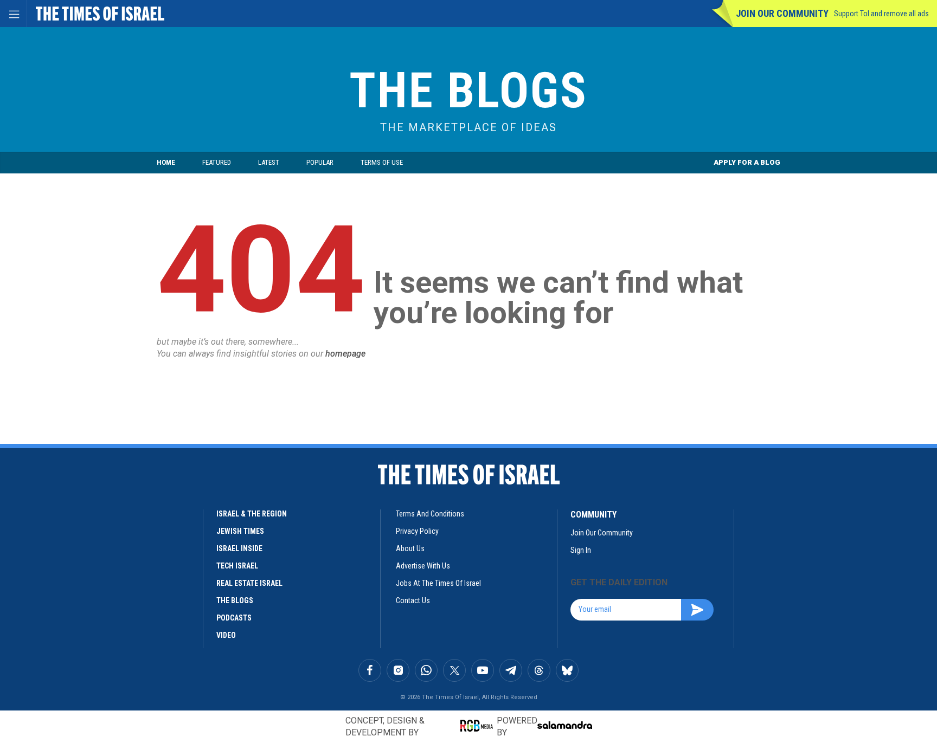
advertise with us (423, 565)
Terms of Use (382, 162)
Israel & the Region (251, 513)
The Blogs (468, 90)
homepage (345, 353)
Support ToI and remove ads (881, 13)
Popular (319, 162)
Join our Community (782, 13)
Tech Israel (237, 565)
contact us (413, 600)
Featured (216, 162)
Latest (268, 162)
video (226, 635)
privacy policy (417, 531)
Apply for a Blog (747, 162)
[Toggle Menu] (13, 13)
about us (410, 548)
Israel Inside (239, 548)
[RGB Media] (478, 726)
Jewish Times (240, 531)
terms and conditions (430, 513)
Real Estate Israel (249, 583)
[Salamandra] (564, 725)
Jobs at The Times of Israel (438, 583)
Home (166, 162)
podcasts (234, 617)
